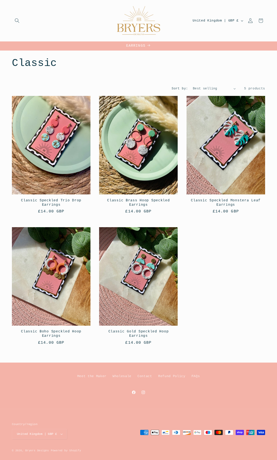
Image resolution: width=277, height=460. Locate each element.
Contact (144, 376)
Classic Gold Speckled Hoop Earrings (138, 334)
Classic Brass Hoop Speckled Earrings (138, 203)
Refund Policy (171, 376)
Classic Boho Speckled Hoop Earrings (51, 334)
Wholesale (122, 376)
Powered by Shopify (66, 450)
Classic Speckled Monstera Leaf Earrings (226, 203)
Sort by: (180, 88)
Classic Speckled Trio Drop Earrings (51, 203)
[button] (17, 20)
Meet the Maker (91, 376)
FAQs (196, 376)
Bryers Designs (37, 450)
